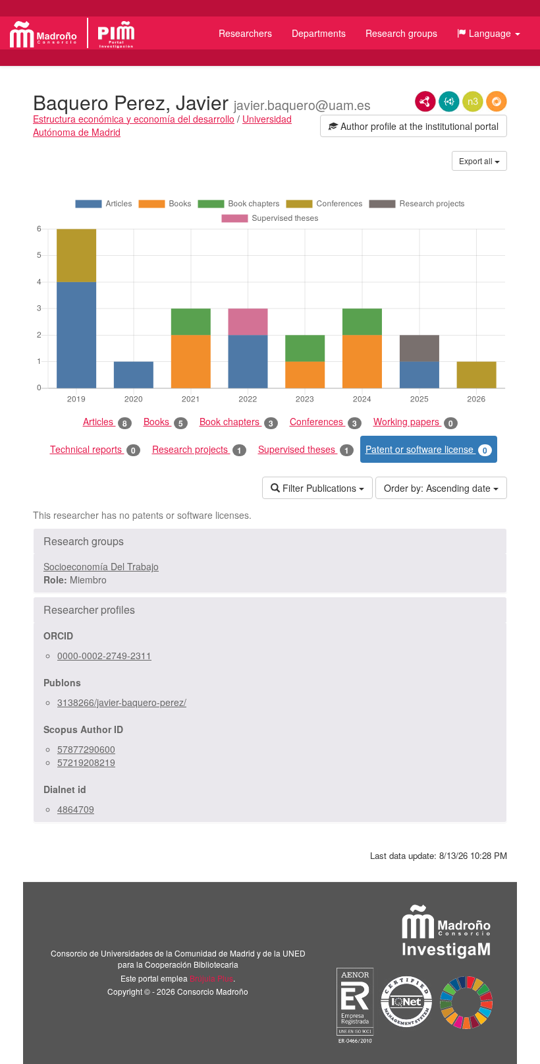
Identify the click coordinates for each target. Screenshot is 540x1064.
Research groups (401, 33)
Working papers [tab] (413, 422)
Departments (319, 33)
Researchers (245, 33)
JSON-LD (449, 101)
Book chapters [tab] (236, 422)
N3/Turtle (472, 101)
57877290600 (86, 748)
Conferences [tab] (323, 422)
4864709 (75, 808)
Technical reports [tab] (93, 449)
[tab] (270, 541)
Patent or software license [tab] (426, 449)
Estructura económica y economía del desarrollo (133, 118)
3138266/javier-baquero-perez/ (121, 702)
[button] (488, 32)
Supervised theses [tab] (303, 449)
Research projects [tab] (197, 449)
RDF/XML (425, 101)
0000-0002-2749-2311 (104, 655)
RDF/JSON (496, 101)
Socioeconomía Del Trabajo (101, 566)
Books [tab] (163, 422)
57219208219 (86, 762)
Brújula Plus (211, 978)
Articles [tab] (105, 422)
